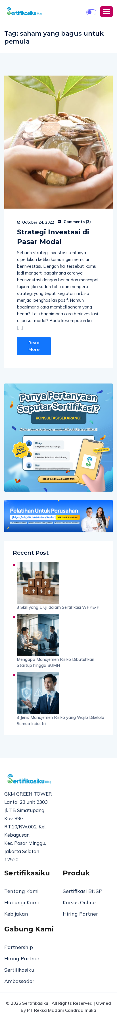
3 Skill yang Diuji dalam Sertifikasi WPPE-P (58, 607)
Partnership (18, 947)
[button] (106, 11)
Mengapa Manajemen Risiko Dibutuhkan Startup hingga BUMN (55, 662)
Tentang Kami (21, 891)
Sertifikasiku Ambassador (19, 975)
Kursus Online (79, 902)
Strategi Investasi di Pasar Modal (53, 237)
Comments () (76, 221)
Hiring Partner (80, 913)
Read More (33, 346)
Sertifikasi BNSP (82, 891)
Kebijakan (16, 913)
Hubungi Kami (21, 902)
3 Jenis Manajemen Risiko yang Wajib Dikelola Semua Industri (60, 720)
